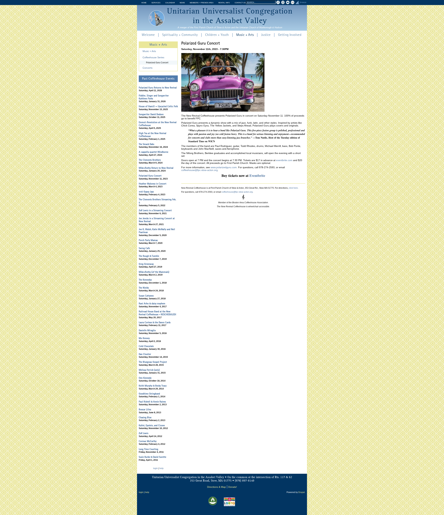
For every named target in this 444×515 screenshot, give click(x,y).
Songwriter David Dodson (151, 114)
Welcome (148, 35)
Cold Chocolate (146, 346)
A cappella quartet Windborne (153, 152)
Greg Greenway (146, 264)
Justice (266, 35)
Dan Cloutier (145, 354)
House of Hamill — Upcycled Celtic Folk (158, 106)
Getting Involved (289, 35)
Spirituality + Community (180, 35)
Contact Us (240, 3)
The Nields (144, 288)
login (155, 468)
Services (155, 3)
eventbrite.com (284, 160)
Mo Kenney (144, 338)
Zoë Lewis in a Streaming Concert (155, 210)
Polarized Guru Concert (157, 62)
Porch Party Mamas (148, 240)
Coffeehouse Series (153, 57)
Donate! (232, 487)
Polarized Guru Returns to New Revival (158, 88)
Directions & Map (216, 487)
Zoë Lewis (143, 433)
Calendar (170, 3)
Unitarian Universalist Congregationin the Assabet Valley (230, 16)
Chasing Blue (145, 417)
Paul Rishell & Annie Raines (152, 402)
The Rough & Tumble (149, 256)
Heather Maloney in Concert (152, 184)
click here (293, 188)
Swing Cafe (144, 248)
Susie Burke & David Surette (152, 457)
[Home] (156, 18)
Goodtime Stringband (149, 394)
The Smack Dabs (146, 144)
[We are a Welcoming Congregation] (229, 505)
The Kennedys (145, 280)
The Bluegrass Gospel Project (153, 362)
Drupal (301, 492)
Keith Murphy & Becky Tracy (152, 386)
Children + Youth (217, 35)
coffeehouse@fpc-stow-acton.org (199, 170)
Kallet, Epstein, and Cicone (152, 425)
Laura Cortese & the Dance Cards (154, 322)
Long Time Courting (148, 449)
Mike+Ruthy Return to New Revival (156, 168)
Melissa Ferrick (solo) (149, 370)
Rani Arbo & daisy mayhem (152, 303)
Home (144, 3)
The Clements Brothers (150, 160)
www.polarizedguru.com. (224, 167)
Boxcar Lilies (145, 409)
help (161, 468)
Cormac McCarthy (147, 441)
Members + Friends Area (202, 3)
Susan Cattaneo (146, 296)
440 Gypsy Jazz (146, 192)
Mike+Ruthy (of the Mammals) (154, 272)
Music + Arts (245, 35)
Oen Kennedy (145, 378)
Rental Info (224, 3)
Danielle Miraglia (147, 330)
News (182, 3)
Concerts (147, 67)
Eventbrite (257, 175)
